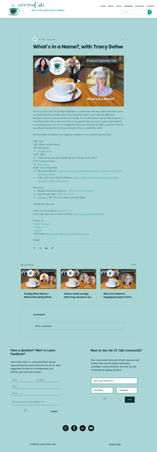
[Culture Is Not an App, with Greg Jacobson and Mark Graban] (78, 279)
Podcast (37, 240)
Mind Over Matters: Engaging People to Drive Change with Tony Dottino (118, 295)
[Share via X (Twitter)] (40, 248)
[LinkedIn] (83, 428)
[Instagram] (66, 428)
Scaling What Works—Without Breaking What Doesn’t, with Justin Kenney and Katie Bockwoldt (37, 295)
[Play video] (78, 81)
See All (133, 264)
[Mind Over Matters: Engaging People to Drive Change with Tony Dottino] (118, 279)
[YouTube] (91, 428)
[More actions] (122, 39)
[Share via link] (52, 248)
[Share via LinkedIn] (46, 248)
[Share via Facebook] (34, 248)
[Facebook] (74, 428)
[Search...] (150, 12)
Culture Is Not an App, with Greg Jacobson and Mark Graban (78, 295)
